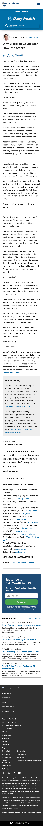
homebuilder (21, 519)
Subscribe (21, 602)
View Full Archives (34, 618)
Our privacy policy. (29, 609)
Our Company (7, 735)
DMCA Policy (21, 751)
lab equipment (31, 510)
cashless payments (23, 498)
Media (4, 702)
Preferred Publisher (8, 711)
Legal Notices (21, 754)
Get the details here (11, 372)
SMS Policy (20, 757)
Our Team (5, 738)
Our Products (6, 693)
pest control (20, 552)
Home (17, 11)
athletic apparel (20, 531)
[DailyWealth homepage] (21, 18)
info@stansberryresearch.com (12, 725)
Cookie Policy (6, 757)
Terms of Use (6, 765)
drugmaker (27, 513)
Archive (25, 11)
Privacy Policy (6, 751)
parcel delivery (21, 549)
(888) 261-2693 (7, 728)
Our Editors (6, 697)
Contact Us (5, 744)
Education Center (8, 706)
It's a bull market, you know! (24, 562)
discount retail (27, 528)
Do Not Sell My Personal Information (29, 760)
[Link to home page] (13, 4)
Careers (4, 741)
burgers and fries (27, 534)
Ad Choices (6, 754)
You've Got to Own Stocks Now (18, 406)
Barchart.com (17, 797)
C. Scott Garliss (32, 37)
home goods (33, 522)
